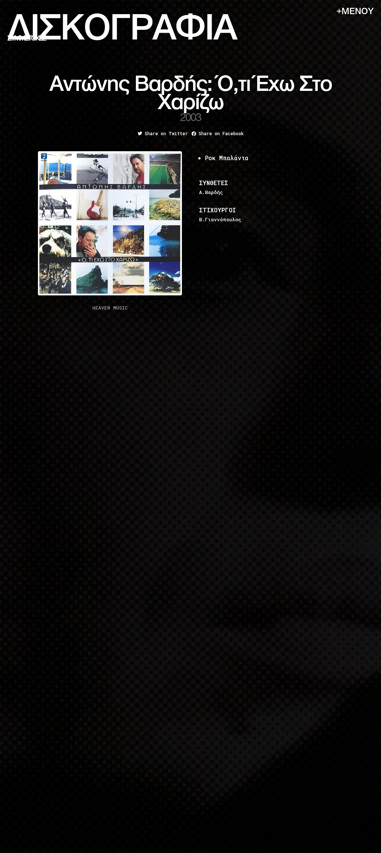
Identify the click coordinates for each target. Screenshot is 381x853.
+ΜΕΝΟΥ (355, 12)
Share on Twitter (165, 133)
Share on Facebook (220, 133)
